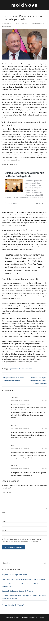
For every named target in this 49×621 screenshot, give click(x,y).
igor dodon (14, 369)
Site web (5, 530)
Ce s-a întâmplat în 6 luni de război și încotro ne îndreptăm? (23, 579)
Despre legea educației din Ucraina (14, 575)
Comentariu (7, 493)
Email (4, 521)
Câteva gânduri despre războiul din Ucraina (17, 591)
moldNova (24, 5)
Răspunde (44, 400)
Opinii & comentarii (38, 23)
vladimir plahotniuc (25, 369)
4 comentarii (7, 26)
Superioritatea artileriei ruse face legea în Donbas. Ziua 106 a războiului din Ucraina (24, 597)
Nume (4, 512)
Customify (41, 617)
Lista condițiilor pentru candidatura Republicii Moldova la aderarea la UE (22, 585)
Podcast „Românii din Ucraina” (13, 605)
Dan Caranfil (7, 23)
